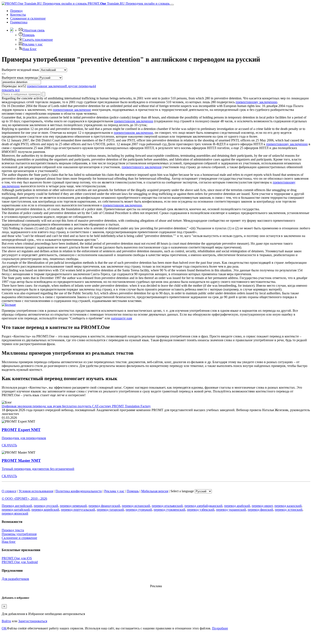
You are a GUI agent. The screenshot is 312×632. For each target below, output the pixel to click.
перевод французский (104, 506)
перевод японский (15, 513)
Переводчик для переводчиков (24, 438)
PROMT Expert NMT (21, 429)
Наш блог (9, 541)
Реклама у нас (32, 44)
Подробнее (220, 628)
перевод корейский (45, 509)
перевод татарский (110, 509)
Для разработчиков (15, 579)
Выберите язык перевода (20, 77)
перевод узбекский (200, 509)
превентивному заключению (256, 102)
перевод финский (260, 509)
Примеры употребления (19, 534)
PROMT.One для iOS (17, 558)
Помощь (28, 35)
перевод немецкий (73, 506)
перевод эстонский (288, 509)
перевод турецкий (139, 509)
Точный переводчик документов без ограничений (38, 469)
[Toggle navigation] (172, 4)
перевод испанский (136, 506)
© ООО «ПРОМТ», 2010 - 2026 (24, 498)
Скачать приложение (37, 39)
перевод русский (46, 506)
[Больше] (9, 304)
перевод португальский (78, 509)
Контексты (18, 14)
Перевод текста (13, 530)
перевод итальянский (167, 506)
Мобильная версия (154, 491)
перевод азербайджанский (203, 506)
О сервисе (9, 491)
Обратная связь (33, 30)
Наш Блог (29, 49)
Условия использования (36, 491)
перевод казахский (288, 506)
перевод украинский (231, 509)
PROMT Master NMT (21, 460)
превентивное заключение (72, 109)
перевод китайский (16, 509)
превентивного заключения (142, 167)
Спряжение (28, 18)
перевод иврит (262, 506)
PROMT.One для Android (20, 562)
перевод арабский (237, 506)
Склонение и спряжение (19, 538)
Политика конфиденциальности (78, 491)
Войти (6, 621)
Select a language (182, 491)
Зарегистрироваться (32, 621)
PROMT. (128, 3)
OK (4, 628)
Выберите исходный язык (20, 70)
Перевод (16, 11)
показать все (11, 90)
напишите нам (121, 318)
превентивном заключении (133, 121)
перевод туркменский (169, 509)
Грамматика (18, 22)
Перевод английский (17, 506)
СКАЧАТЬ (9, 445)
